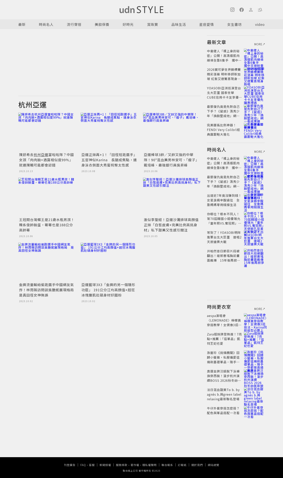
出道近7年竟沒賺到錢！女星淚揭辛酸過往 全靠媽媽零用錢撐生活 (224, 200)
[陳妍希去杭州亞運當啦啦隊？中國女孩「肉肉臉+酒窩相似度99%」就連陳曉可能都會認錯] (47, 132)
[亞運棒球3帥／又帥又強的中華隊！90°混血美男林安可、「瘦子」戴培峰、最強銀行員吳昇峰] (172, 132)
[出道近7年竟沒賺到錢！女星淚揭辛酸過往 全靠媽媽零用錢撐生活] (254, 200)
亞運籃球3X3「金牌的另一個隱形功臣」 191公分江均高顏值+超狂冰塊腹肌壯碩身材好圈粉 (108, 289)
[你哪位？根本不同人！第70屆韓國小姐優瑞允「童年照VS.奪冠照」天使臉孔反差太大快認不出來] (254, 218)
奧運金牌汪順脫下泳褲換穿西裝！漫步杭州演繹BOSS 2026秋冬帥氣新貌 (224, 378)
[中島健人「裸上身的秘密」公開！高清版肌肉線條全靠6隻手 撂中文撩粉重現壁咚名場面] (254, 55)
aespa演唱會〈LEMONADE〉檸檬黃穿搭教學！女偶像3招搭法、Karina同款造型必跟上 (224, 324)
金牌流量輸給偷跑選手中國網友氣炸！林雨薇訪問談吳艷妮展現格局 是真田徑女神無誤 (48, 289)
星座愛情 (206, 24)
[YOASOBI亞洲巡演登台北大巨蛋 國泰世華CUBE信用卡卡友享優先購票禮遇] (254, 93)
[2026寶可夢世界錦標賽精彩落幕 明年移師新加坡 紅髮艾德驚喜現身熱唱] (254, 74)
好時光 (128, 24)
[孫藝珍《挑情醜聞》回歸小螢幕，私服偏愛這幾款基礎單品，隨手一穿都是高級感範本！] (254, 357)
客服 (92, 465)
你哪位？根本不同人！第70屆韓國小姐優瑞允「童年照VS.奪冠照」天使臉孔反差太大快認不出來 (224, 223)
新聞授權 (105, 464)
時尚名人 (46, 24)
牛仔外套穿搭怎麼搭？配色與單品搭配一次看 (223, 410)
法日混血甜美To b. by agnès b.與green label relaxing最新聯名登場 (224, 394)
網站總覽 (213, 464)
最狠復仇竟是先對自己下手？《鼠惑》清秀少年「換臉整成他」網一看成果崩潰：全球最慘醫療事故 (223, 115)
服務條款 (121, 465)
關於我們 (197, 464)
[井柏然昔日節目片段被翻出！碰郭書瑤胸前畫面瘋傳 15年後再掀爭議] (254, 256)
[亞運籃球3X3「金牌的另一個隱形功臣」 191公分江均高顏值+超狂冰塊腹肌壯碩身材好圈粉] (109, 262)
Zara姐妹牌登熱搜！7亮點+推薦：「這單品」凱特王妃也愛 (224, 339)
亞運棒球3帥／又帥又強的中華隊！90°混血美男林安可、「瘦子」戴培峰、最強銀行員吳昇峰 (171, 159)
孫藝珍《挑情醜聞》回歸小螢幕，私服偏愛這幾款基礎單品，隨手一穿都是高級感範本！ (223, 359)
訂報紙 (182, 464)
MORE (258, 44)
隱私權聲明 (149, 465)
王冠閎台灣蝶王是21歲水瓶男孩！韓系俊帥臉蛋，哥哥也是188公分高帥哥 (47, 224)
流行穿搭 (74, 24)
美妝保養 (102, 24)
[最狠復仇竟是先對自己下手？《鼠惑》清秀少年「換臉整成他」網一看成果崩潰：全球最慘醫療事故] (254, 111)
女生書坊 (234, 24)
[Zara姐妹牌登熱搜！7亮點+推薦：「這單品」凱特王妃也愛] (254, 339)
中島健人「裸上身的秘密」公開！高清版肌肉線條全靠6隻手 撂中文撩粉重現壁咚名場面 (224, 58)
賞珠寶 (152, 24)
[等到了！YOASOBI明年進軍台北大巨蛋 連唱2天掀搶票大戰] (254, 237)
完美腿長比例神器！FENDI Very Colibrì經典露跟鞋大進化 (223, 130)
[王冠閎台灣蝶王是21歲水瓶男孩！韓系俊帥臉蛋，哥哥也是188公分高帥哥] (47, 197)
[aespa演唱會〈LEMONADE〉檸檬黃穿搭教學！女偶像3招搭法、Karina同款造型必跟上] (254, 320)
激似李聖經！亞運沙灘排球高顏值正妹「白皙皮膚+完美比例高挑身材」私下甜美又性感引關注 (171, 224)
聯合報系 (167, 464)
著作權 (135, 465)
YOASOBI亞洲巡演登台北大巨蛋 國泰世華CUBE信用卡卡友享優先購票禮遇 (224, 95)
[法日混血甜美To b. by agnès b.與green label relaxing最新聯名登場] (254, 394)
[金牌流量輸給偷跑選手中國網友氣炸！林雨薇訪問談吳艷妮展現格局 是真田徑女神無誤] (47, 262)
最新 (22, 24)
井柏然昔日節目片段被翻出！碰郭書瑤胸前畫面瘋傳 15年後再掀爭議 (223, 258)
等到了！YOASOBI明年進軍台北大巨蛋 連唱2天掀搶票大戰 (224, 237)
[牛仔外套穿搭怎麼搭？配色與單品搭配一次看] (254, 413)
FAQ (83, 465)
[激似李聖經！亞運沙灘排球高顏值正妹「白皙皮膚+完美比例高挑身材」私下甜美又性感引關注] (172, 197)
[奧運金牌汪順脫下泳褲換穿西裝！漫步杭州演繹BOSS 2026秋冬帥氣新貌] (254, 376)
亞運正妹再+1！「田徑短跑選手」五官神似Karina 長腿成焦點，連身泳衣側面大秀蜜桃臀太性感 (109, 159)
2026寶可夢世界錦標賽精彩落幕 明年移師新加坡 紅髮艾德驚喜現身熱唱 (224, 76)
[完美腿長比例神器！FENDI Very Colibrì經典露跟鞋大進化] (254, 130)
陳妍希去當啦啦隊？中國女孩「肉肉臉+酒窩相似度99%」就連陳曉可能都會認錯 (46, 159)
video (260, 24)
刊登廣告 (69, 464)
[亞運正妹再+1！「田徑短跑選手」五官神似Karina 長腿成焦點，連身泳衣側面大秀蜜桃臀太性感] (109, 132)
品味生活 (178, 24)
